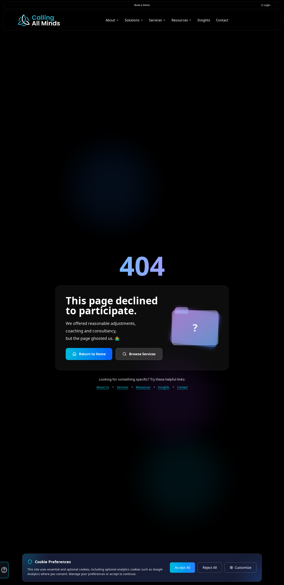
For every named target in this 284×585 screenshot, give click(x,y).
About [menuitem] (110, 20)
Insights (163, 387)
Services (122, 387)
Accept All (182, 567)
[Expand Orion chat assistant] (4, 570)
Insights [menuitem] (204, 20)
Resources (143, 387)
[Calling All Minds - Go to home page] (39, 20)
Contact (182, 387)
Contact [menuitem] (222, 20)
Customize (243, 567)
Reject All (210, 567)
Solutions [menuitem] (132, 20)
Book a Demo (142, 5)
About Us (102, 387)
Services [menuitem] (155, 20)
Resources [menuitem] (180, 20)
